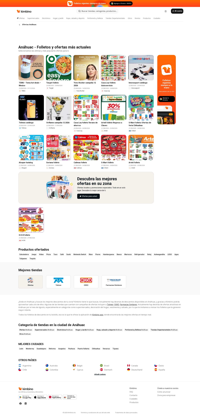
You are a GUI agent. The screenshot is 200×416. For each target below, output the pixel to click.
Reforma (52, 349)
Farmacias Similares (128, 304)
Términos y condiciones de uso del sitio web (95, 413)
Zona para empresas (166, 395)
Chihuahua (96, 349)
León (21, 349)
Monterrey (30, 349)
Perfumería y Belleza (95, 18)
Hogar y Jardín (58, 18)
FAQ (131, 392)
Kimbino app (97, 314)
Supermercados (33, 18)
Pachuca (71, 349)
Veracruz (106, 349)
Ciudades (156, 18)
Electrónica (46, 18)
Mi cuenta (178, 11)
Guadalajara (41, 349)
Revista (137, 18)
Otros (130, 18)
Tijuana (115, 349)
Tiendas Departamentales (115, 18)
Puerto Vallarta (83, 349)
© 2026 (69, 413)
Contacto (133, 395)
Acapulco (62, 349)
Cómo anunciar (163, 392)
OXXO (116, 304)
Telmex (110, 304)
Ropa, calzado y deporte (75, 18)
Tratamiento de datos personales (126, 413)
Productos (147, 18)
